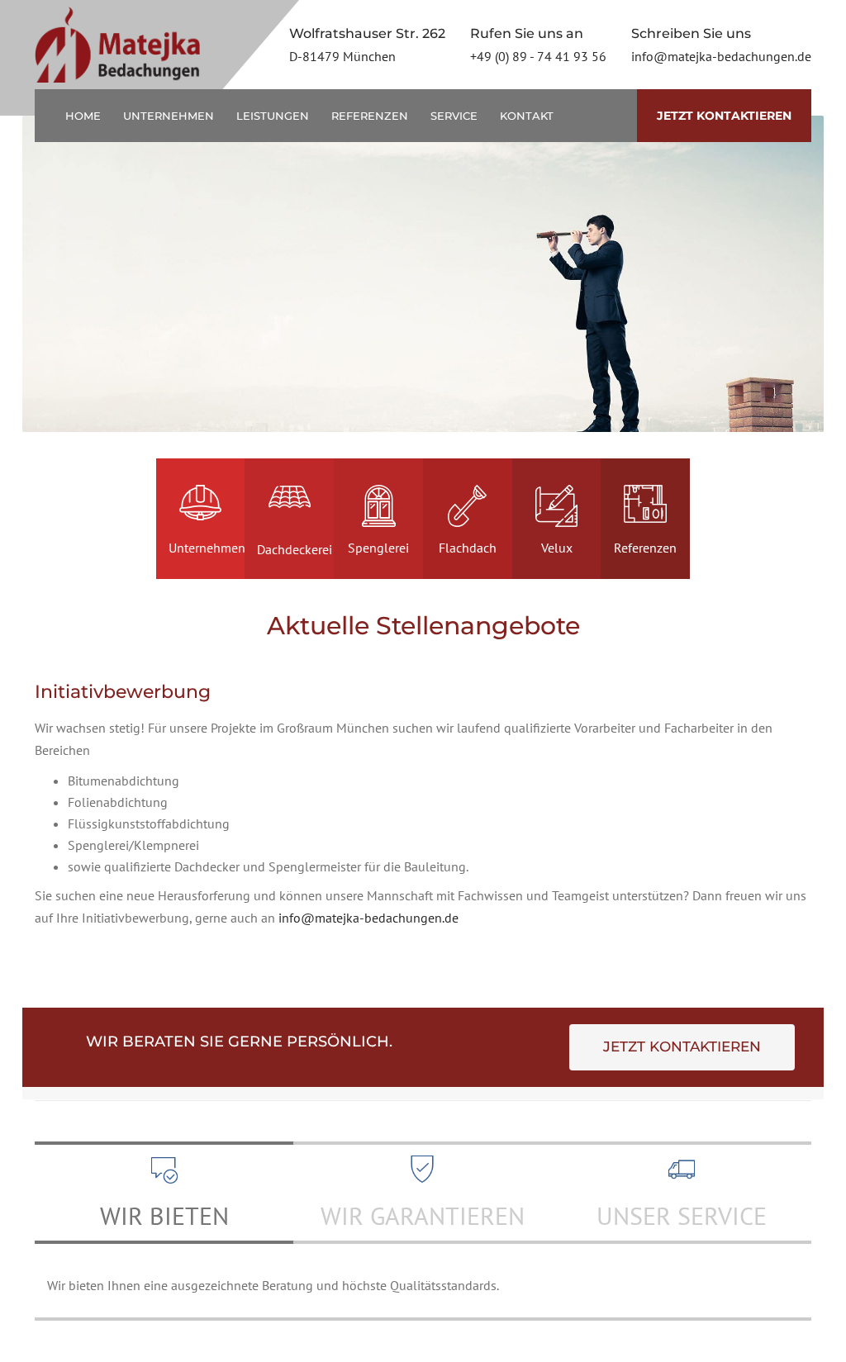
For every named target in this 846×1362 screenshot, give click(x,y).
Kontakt (531, 115)
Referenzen (369, 115)
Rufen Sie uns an (526, 33)
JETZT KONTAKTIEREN (724, 115)
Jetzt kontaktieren (682, 1046)
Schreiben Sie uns (691, 33)
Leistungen (272, 115)
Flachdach (468, 547)
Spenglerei (378, 547)
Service (454, 115)
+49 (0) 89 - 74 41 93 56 (538, 56)
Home (83, 115)
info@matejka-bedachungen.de (721, 56)
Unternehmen (168, 115)
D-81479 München (342, 56)
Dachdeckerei (294, 549)
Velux (557, 547)
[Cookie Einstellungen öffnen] (36, 1340)
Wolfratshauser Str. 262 (367, 33)
